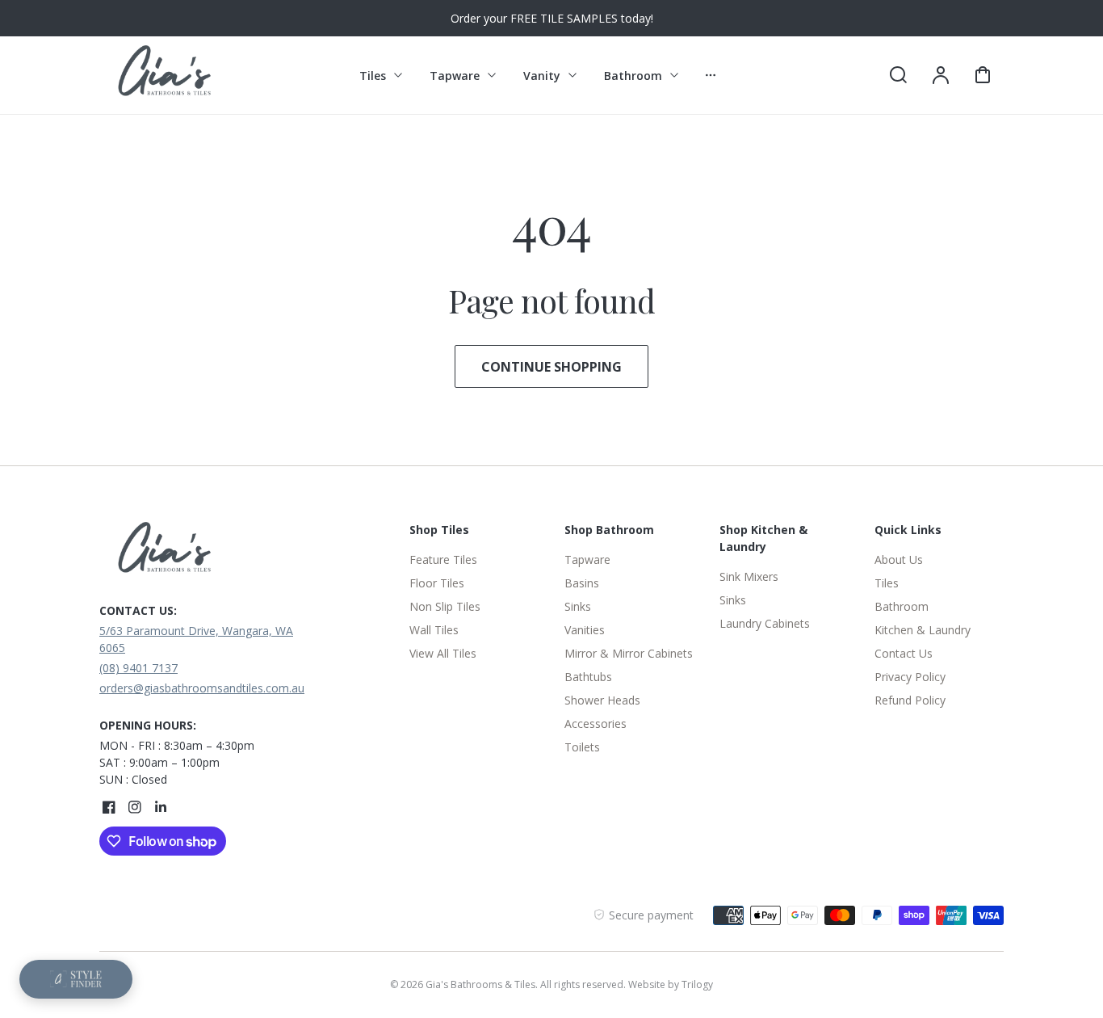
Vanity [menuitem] (541, 75)
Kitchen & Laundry (922, 629)
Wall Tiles (434, 629)
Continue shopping (551, 367)
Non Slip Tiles (444, 606)
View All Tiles (442, 653)
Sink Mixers (748, 576)
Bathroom (901, 606)
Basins (581, 583)
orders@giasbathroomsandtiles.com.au (201, 688)
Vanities (584, 629)
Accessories (595, 723)
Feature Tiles (443, 559)
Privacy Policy (910, 676)
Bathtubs (588, 676)
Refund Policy (910, 700)
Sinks (577, 606)
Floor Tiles (436, 583)
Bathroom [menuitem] (633, 75)
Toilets (582, 747)
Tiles (886, 583)
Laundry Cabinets (764, 623)
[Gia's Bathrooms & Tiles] (200, 551)
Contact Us (903, 653)
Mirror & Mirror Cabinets (628, 653)
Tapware (587, 559)
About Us (898, 559)
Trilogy (697, 984)
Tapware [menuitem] (455, 75)
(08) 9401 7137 (138, 667)
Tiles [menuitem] (372, 75)
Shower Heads (602, 700)
